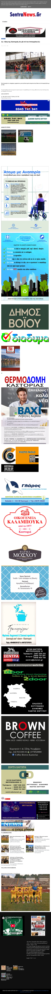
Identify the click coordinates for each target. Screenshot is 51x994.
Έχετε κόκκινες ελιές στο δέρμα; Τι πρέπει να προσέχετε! (9, 968)
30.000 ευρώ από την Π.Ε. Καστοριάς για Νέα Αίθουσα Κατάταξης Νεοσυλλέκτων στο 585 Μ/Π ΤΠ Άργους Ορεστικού (17, 848)
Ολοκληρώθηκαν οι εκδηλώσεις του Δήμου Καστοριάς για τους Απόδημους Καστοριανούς (42, 847)
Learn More (23, 6)
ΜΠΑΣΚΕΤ (3, 38)
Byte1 (20, 990)
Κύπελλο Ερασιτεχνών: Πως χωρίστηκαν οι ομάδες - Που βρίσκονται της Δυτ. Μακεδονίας (7, 977)
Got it (29, 6)
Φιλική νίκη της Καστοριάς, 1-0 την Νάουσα (17, 837)
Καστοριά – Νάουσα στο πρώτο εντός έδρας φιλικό (41, 837)
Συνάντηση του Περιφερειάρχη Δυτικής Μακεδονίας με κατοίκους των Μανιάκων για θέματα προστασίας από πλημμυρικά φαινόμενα (17, 860)
